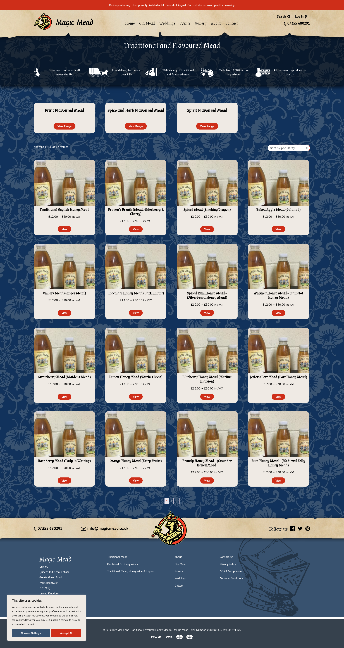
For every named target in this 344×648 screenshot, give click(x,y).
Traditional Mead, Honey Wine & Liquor (130, 571)
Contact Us (226, 557)
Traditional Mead (117, 557)
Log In (299, 16)
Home (130, 23)
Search (282, 16)
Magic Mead (55, 559)
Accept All (66, 633)
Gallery (201, 23)
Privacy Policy (228, 564)
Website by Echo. (232, 630)
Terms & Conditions (231, 578)
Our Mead (147, 23)
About (216, 23)
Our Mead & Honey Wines (122, 564)
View (64, 229)
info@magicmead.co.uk (107, 528)
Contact (232, 23)
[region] (46, 618)
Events (185, 23)
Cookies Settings (31, 633)
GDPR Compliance (231, 571)
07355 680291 (298, 23)
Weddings (167, 23)
